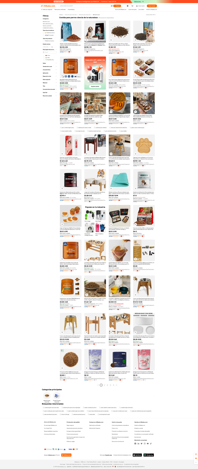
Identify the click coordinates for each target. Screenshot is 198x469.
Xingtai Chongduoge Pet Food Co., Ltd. (93, 50)
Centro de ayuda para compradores (120, 425)
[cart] (132, 6)
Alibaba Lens (51, 455)
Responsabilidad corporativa (51, 431)
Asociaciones (137, 437)
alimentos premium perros (79, 414)
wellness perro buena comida (84, 127)
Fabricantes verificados (94, 425)
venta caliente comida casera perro (108, 407)
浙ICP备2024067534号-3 (138, 466)
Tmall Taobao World (91, 462)
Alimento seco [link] (96, 14)
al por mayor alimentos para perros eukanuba (98, 411)
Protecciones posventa (72, 434)
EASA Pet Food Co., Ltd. (65, 50)
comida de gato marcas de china (51, 407)
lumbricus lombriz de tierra (95, 131)
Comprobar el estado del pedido (142, 431)
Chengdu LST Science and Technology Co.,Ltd (119, 198)
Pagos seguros (70, 425)
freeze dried (92, 414)
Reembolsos (115, 434)
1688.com (83, 462)
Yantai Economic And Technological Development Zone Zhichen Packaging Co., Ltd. (119, 308)
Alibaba (61, 14)
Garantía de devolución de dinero (75, 428)
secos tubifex (124, 131)
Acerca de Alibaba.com (50, 422)
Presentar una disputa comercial (119, 431)
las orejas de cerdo (80, 131)
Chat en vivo (115, 428)
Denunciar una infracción (118, 441)
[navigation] (49, 200)
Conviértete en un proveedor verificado (143, 434)
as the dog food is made (104, 414)
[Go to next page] (116, 385)
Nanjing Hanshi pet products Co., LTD (69, 378)
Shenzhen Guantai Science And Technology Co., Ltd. (144, 269)
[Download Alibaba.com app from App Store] (137, 455)
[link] (196, 454)
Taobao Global (105, 462)
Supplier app (108, 455)
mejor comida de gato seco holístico (76, 411)
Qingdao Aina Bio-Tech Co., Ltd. (67, 164)
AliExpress (76, 462)
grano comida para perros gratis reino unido (54, 411)
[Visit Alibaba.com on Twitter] (141, 443)
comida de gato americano (127, 407)
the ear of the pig (65, 414)
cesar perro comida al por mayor (120, 411)
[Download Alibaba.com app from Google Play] (148, 455)
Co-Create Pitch (48, 428)
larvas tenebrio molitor (67, 131)
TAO (111, 462)
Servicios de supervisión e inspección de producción (76, 437)
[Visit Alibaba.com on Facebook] (135, 443)
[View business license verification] (113, 466)
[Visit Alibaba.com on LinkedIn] (138, 443)
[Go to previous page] (98, 385)
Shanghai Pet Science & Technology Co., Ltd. (70, 198)
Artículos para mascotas (71, 14)
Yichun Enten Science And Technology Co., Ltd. (144, 86)
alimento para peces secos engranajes (71, 407)
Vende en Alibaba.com (139, 425)
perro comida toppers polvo (68, 127)
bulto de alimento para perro (50, 414)
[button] (112, 6)
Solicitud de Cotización (94, 428)
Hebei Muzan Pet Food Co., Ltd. (116, 51)
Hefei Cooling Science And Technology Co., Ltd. (95, 200)
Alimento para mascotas (85, 14)
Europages (121, 462)
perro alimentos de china (110, 131)
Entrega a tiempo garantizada (74, 431)
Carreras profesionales (49, 434)
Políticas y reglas (71, 441)
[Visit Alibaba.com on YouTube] (148, 443)
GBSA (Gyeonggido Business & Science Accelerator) (95, 378)
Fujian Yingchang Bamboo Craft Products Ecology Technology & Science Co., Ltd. (95, 164)
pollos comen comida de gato (137, 127)
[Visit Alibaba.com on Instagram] (145, 443)
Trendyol (115, 462)
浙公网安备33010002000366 (124, 466)
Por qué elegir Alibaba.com (50, 425)
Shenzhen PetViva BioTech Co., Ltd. (68, 87)
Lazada (99, 462)
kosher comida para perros (90, 407)
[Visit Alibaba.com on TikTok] (151, 443)
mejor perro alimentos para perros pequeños (141, 411)
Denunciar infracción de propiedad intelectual (120, 437)
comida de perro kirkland (101, 127)
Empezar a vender (138, 428)
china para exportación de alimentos (119, 127)
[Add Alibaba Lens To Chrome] (66, 455)
